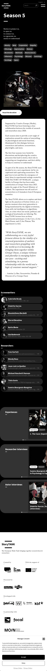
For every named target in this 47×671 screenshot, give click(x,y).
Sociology (8, 60)
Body (14, 45)
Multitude (19, 53)
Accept (23, 657)
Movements (9, 53)
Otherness (8, 56)
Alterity (7, 45)
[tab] (23, 439)
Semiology (38, 56)
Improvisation (19, 49)
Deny (23, 663)
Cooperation (23, 45)
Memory (29, 49)
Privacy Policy (18, 668)
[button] (44, 639)
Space (16, 60)
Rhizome (28, 56)
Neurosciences (30, 53)
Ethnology (8, 49)
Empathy (33, 45)
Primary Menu (43, 5)
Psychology (19, 56)
